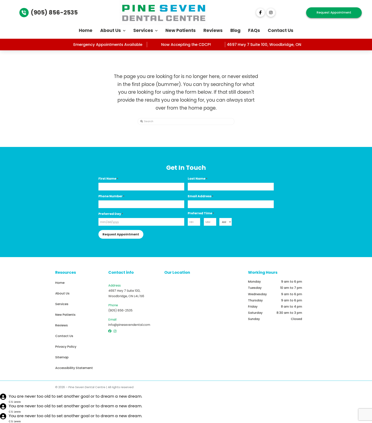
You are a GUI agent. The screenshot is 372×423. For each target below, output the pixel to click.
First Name (108, 178)
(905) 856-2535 (120, 310)
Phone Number (111, 196)
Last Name (197, 178)
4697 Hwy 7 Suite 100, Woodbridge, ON (264, 44)
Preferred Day (110, 214)
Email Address (200, 196)
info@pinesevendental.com (129, 325)
